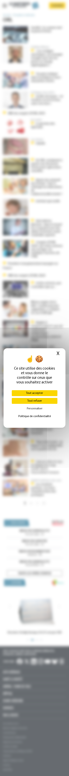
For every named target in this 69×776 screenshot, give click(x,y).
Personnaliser (35, 408)
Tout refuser (34, 400)
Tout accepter (34, 393)
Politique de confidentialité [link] (34, 416)
